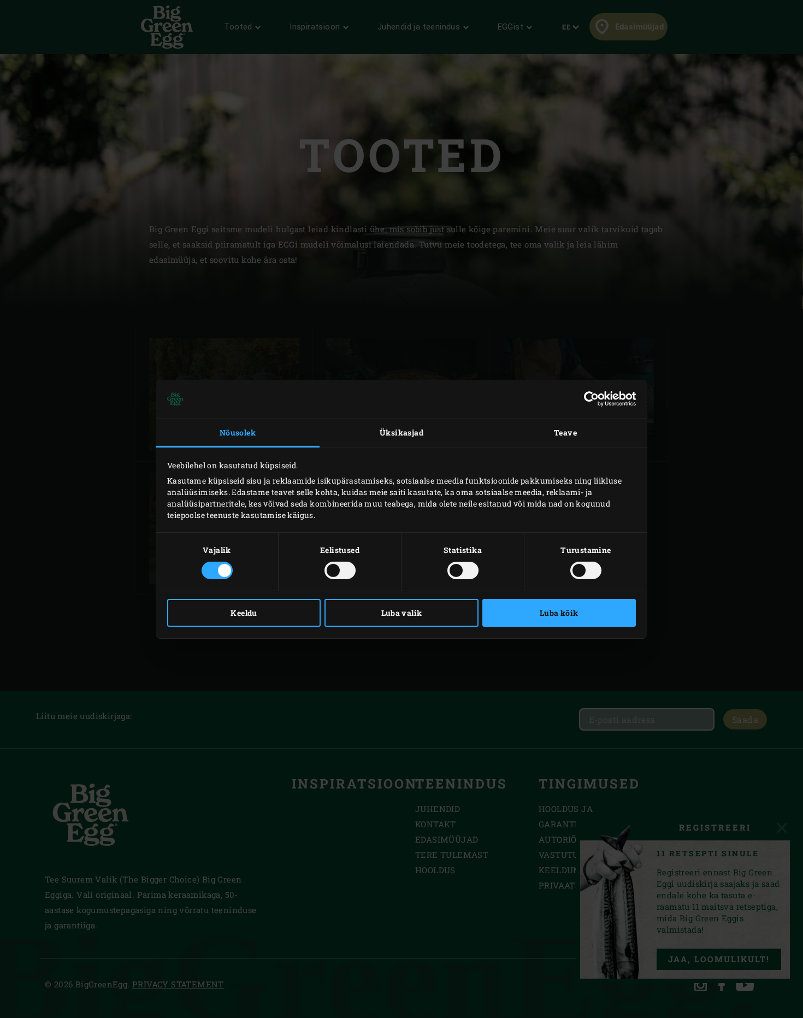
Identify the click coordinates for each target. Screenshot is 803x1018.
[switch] (340, 570)
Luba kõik (559, 613)
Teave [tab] (565, 432)
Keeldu (244, 613)
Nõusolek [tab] (238, 432)
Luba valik (401, 613)
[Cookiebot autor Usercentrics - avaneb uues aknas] (588, 399)
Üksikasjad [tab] (401, 432)
